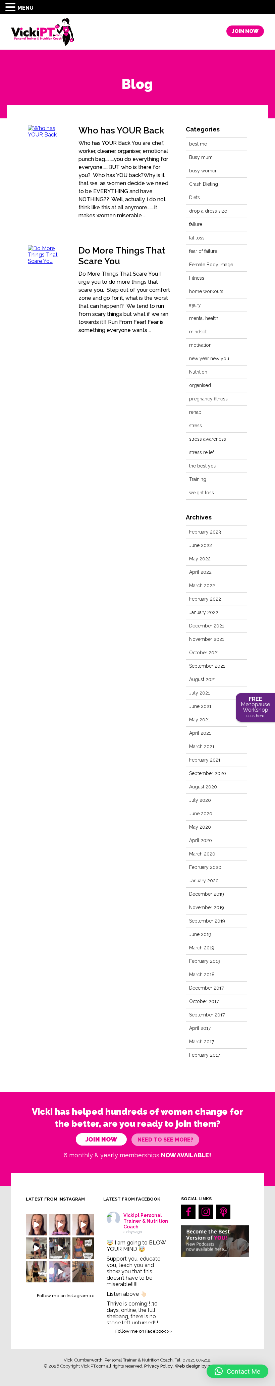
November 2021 (206, 639)
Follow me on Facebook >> (143, 1331)
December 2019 (206, 894)
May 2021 (199, 719)
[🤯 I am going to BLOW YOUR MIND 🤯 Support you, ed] (60, 1224)
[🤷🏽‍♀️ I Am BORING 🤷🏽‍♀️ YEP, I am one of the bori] (83, 1271)
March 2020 (202, 853)
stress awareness (207, 439)
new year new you (209, 358)
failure (195, 224)
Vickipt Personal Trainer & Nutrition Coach (145, 1221)
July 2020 (200, 800)
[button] (11, 7)
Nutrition (198, 372)
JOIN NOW (245, 31)
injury (195, 305)
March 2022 (202, 585)
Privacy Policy (158, 1366)
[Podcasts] (223, 1212)
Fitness (196, 278)
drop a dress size (208, 211)
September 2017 (207, 1014)
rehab (195, 412)
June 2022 (200, 545)
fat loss (197, 237)
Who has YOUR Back (121, 130)
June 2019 (200, 934)
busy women (203, 170)
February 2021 (204, 760)
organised (200, 385)
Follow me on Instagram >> (65, 1295)
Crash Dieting (203, 184)
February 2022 (205, 599)
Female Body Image (211, 264)
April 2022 (200, 572)
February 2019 (204, 961)
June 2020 (200, 813)
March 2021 (201, 746)
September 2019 (207, 921)
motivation (200, 345)
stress (195, 425)
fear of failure (203, 251)
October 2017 (204, 1001)
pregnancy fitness (208, 398)
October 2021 (204, 652)
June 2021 (200, 706)
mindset (198, 331)
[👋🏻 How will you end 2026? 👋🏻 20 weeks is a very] (83, 1248)
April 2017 (200, 1028)
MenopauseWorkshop (255, 707)
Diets (194, 197)
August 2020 (203, 786)
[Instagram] (206, 1212)
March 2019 (201, 947)
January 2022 (203, 612)
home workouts (206, 291)
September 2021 (207, 666)
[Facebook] (188, 1212)
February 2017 (204, 1055)
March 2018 (202, 974)
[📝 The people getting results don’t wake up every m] (36, 1271)
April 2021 (200, 733)
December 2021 (206, 625)
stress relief (201, 452)
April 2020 (200, 840)
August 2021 (202, 679)
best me (198, 144)
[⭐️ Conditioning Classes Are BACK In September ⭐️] (60, 1248)
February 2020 (205, 867)
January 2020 (204, 880)
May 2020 (200, 827)
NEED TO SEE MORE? (165, 1139)
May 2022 (200, 558)
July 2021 (199, 693)
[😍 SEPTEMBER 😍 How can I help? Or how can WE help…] (60, 1271)
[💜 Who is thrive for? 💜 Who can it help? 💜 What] (36, 1224)
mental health (203, 318)
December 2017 (206, 988)
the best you (202, 465)
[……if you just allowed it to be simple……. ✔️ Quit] (36, 1248)
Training (197, 479)
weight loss (201, 492)
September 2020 (207, 773)
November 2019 (206, 907)
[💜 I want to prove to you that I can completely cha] (83, 1224)
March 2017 (201, 1041)
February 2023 (205, 532)
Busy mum (201, 157)
